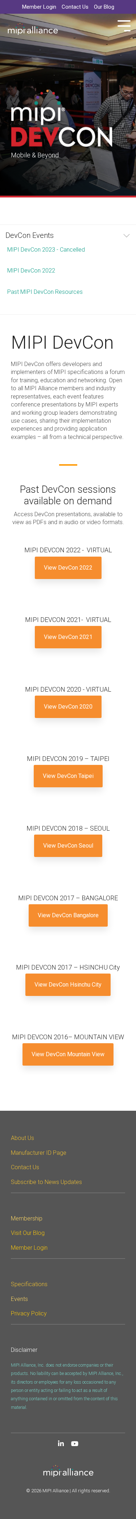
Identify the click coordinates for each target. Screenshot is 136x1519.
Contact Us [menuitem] (75, 7)
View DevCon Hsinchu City (68, 984)
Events (19, 1299)
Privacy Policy (29, 1313)
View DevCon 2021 (68, 637)
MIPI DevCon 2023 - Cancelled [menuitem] (46, 249)
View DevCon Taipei (68, 775)
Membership (26, 1218)
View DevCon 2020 (68, 706)
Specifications (29, 1284)
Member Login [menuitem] (39, 7)
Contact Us (25, 1167)
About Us (22, 1138)
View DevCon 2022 (68, 567)
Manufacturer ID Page (38, 1152)
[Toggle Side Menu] (124, 25)
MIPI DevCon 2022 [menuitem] (31, 270)
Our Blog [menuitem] (104, 7)
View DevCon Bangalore (68, 915)
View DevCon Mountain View (68, 1054)
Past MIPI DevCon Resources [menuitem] (45, 291)
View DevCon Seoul (68, 845)
